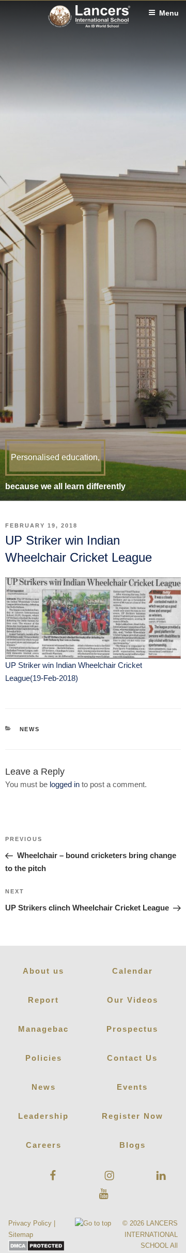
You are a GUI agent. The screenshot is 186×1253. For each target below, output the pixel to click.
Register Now (132, 1116)
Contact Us (132, 1057)
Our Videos (132, 999)
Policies (43, 1057)
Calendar (132, 970)
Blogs (132, 1145)
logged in (65, 784)
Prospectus (132, 1028)
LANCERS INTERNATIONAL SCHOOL (151, 1234)
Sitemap (20, 1234)
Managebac (43, 1028)
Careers (43, 1145)
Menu (169, 13)
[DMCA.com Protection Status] (36, 1249)
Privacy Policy (30, 1223)
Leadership (43, 1116)
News (30, 729)
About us (43, 970)
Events (132, 1087)
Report (43, 999)
